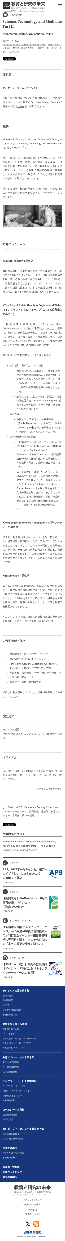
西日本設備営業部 (11, 1067)
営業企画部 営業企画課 (13, 1153)
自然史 (41, 48)
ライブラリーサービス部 (14, 1086)
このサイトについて (32, 1200)
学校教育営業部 (10, 1014)
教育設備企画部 (10, 1072)
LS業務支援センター (12, 1096)
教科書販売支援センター (14, 1134)
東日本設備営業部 (11, 1062)
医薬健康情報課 (10, 1114)
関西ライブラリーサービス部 (16, 1091)
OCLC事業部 (9, 1033)
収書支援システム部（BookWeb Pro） (20, 1038)
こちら (20, 106)
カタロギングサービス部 (14, 1048)
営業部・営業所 (11, 1167)
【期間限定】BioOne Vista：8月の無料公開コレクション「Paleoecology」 (25, 902)
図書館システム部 (11, 1029)
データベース (54, 44)
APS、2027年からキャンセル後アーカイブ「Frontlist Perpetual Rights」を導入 (25, 873)
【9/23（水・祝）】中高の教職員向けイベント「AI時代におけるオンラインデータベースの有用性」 (25, 968)
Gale (17, 41)
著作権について (32, 1214)
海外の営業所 (10, 1177)
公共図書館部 (9, 1100)
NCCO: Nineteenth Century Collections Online (24, 44)
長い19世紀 (51, 48)
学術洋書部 (8, 995)
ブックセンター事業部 (13, 1138)
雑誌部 (6, 1005)
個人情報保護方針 (32, 1204)
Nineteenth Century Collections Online (23, 841)
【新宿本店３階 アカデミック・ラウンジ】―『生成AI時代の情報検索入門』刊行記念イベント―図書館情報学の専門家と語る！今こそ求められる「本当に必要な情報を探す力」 (25, 935)
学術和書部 (8, 1000)
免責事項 (32, 1210)
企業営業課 (8, 1119)
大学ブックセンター (13, 1172)
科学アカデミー (28, 48)
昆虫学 (16, 48)
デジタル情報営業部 (12, 1010)
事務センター (9, 1157)
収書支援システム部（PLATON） (18, 1043)
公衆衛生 (7, 48)
